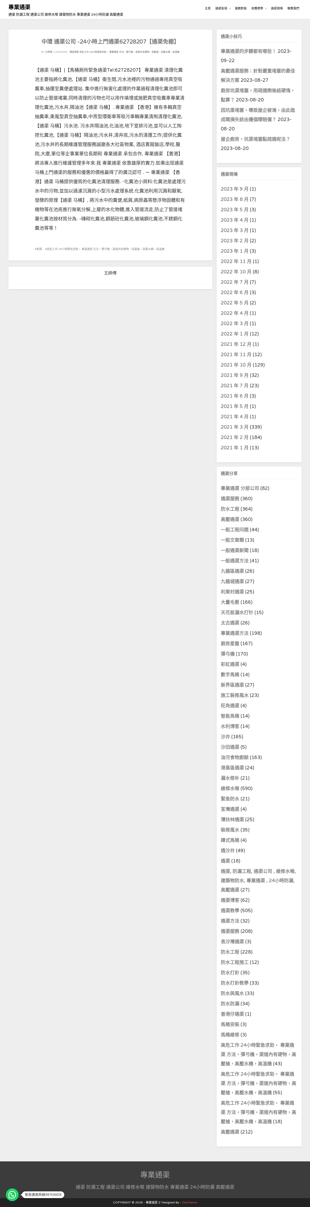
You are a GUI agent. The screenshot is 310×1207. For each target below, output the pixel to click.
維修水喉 (230, 788)
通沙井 (228, 850)
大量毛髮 (230, 602)
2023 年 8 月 (235, 199)
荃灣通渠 (230, 809)
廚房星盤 (230, 643)
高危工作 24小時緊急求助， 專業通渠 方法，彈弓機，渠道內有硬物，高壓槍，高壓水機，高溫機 (129, 52)
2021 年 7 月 (235, 385)
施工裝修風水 (235, 695)
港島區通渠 (232, 768)
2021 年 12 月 (236, 344)
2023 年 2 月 (235, 241)
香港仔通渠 (232, 1014)
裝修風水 (230, 830)
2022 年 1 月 (235, 334)
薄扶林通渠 (232, 819)
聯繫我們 (293, 8)
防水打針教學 (235, 983)
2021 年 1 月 (235, 448)
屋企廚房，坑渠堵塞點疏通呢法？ (255, 139)
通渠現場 (277, 8)
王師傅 (48, 52)
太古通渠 (230, 623)
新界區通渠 (232, 685)
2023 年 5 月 (235, 210)
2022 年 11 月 (236, 261)
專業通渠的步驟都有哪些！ (248, 51)
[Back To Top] (303, 1199)
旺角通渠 (230, 705)
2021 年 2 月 (235, 437)
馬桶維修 (230, 1035)
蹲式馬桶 (230, 840)
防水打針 (230, 972)
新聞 (39, 249)
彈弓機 (228, 654)
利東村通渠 (232, 592)
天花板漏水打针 (237, 612)
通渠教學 (230, 910)
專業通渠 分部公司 (240, 488)
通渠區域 (221, 8)
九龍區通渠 (232, 571)
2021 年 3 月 (235, 427)
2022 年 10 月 (236, 272)
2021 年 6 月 (235, 396)
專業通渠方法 (235, 633)
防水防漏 (230, 1004)
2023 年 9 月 (235, 189)
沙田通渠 (230, 747)
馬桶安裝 (230, 1024)
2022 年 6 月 (235, 292)
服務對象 (241, 8)
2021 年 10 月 (236, 365)
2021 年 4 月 (235, 417)
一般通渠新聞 (235, 550)
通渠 (225, 861)
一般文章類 (232, 540)
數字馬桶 (230, 674)
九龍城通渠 (232, 581)
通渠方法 (230, 921)
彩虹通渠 (230, 664)
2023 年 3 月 (235, 230)
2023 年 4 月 (235, 220)
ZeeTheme (189, 1202)
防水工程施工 (235, 962)
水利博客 (230, 726)
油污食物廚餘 (235, 757)
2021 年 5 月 (235, 406)
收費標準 (257, 8)
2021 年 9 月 (235, 375)
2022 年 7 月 (235, 282)
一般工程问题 (235, 530)
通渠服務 (231, 498)
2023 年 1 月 (235, 251)
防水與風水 (232, 993)
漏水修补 (230, 778)
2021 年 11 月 (236, 354)
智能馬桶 (230, 716)
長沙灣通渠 (232, 941)
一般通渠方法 (235, 561)
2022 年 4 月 (235, 313)
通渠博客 (74, 52)
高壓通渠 (231, 519)
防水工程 (231, 509)
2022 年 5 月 (235, 303)
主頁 (208, 8)
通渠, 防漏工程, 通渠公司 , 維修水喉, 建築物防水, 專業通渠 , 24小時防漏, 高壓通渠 (258, 881)
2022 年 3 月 (235, 323)
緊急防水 (230, 799)
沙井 (225, 737)
